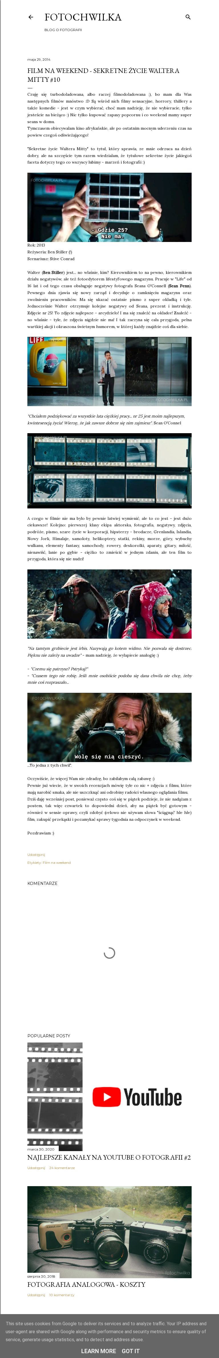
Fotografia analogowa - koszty (86, 1284)
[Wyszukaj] (188, 15)
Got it (131, 1351)
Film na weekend (57, 862)
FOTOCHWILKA (83, 17)
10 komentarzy (61, 1295)
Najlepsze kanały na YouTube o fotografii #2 (109, 1157)
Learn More (98, 1351)
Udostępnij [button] (36, 854)
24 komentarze (62, 1168)
